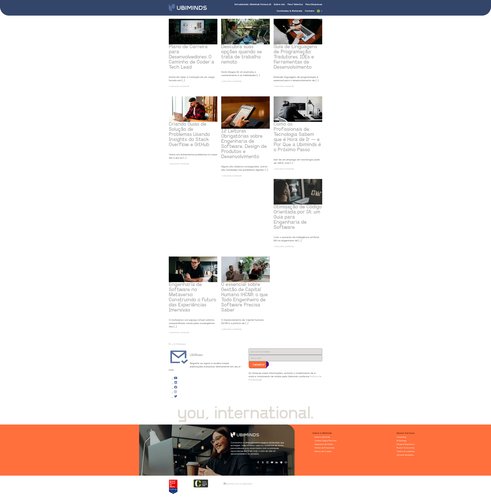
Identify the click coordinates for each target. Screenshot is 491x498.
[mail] (286, 462)
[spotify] (281, 462)
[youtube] (272, 462)
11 (176, 344)
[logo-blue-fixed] (188, 5)
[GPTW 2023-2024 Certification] (173, 480)
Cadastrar (259, 364)
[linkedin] (277, 462)
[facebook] (258, 462)
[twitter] (263, 462)
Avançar (182, 344)
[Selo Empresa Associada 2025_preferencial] (200, 480)
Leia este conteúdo (179, 86)
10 (174, 344)
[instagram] (267, 462)
